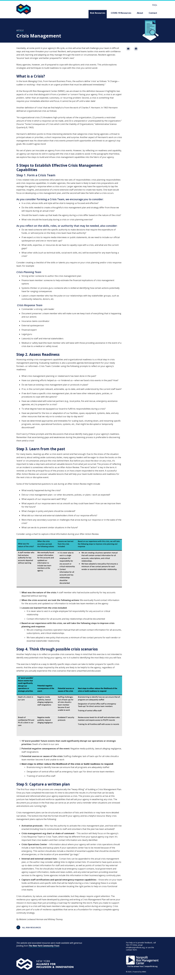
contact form (131, 950)
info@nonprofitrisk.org (135, 947)
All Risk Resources (31, 927)
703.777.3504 (131, 945)
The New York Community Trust (44, 945)
